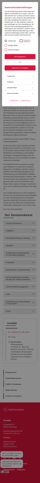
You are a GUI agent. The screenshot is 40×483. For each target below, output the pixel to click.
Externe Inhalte (13, 50)
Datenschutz (25, 109)
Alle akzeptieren (20, 57)
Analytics (26, 41)
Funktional (12, 41)
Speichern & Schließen (20, 68)
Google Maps (13, 45)
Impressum (14, 109)
